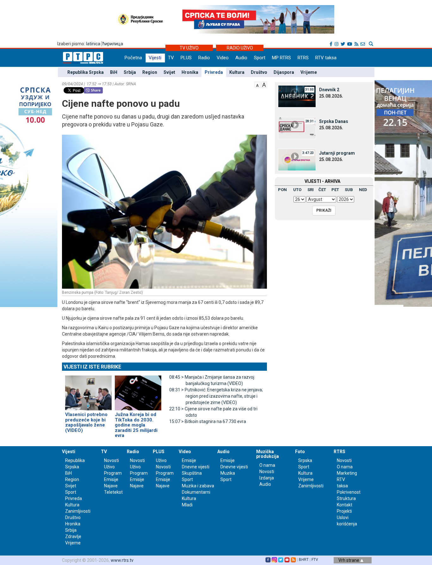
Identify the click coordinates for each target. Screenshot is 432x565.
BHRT (304, 559)
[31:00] (297, 96)
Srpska (305, 460)
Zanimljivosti (77, 511)
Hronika (190, 72)
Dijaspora (284, 72)
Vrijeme (308, 72)
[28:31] (297, 127)
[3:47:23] (297, 159)
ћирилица (112, 43)
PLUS (186, 58)
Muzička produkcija (267, 454)
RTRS (303, 58)
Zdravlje (73, 536)
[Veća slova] (264, 84)
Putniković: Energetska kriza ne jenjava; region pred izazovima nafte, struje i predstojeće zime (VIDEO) (216, 396)
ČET (322, 189)
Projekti (344, 511)
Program (113, 473)
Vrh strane (349, 560)
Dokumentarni (196, 492)
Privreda (214, 72)
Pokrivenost (349, 492)
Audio (241, 58)
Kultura (236, 72)
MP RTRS (281, 58)
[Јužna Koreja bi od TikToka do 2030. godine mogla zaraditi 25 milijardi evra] (138, 390)
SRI (310, 189)
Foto (300, 451)
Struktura (346, 498)
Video (223, 58)
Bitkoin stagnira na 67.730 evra (207, 421)
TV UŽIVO (189, 47)
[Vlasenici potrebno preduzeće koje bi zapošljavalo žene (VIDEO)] (88, 390)
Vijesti (155, 58)
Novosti (111, 460)
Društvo (259, 72)
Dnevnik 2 (329, 89)
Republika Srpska (85, 72)
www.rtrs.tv (122, 560)
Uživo (109, 466)
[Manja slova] (257, 84)
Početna (133, 58)
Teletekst (113, 492)
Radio (204, 58)
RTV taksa (325, 58)
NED (363, 189)
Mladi (187, 504)
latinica (93, 43)
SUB (349, 189)
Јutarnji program (337, 153)
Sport (259, 58)
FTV (315, 559)
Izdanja (266, 477)
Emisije (111, 479)
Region (149, 72)
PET (335, 189)
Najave (111, 485)
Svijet (169, 72)
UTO (297, 189)
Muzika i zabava (198, 485)
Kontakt (344, 504)
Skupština (192, 473)
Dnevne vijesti (195, 466)
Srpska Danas (333, 121)
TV (171, 58)
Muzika (227, 473)
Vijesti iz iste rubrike (92, 367)
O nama (267, 465)
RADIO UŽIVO (240, 47)
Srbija (130, 72)
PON (282, 189)
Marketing (347, 473)
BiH (113, 72)
